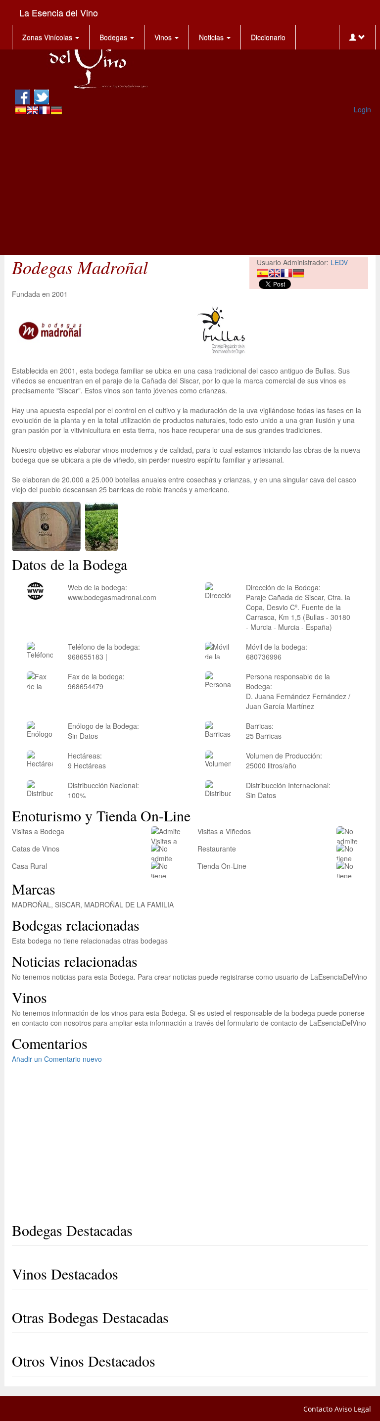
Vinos (164, 37)
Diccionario (268, 37)
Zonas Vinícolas (48, 37)
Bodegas (114, 37)
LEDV (339, 262)
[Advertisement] (193, 185)
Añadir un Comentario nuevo (57, 1059)
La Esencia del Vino (58, 12)
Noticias (212, 37)
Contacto (317, 1409)
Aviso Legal (352, 1409)
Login (362, 109)
